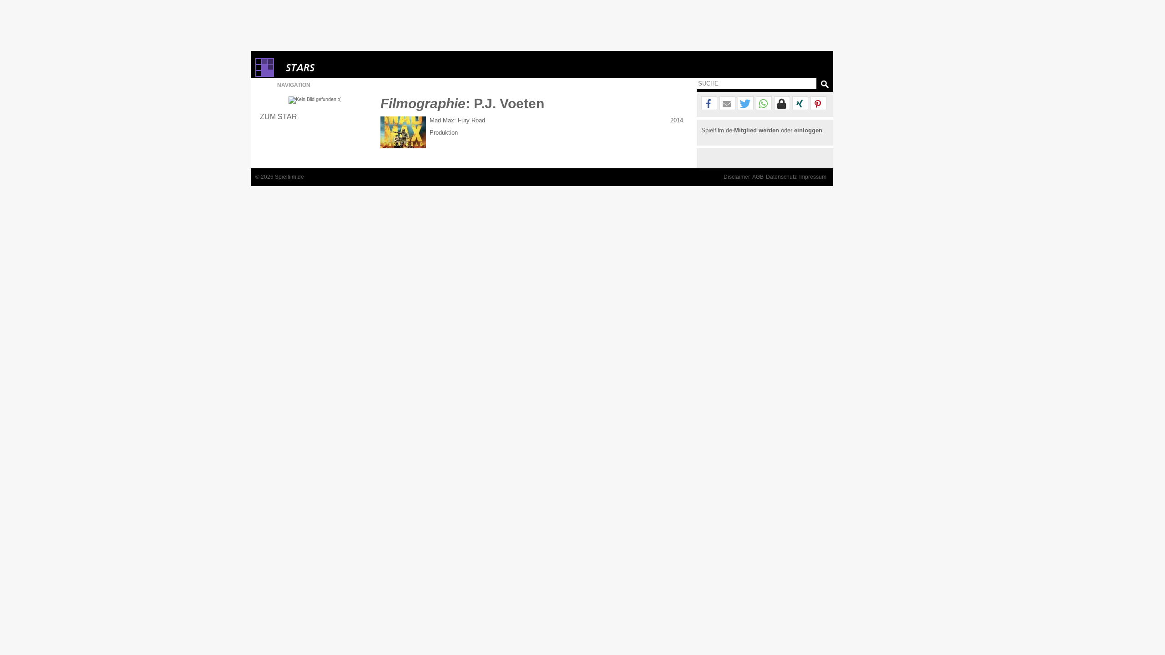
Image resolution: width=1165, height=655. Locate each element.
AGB (758, 177)
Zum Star (278, 116)
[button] (709, 104)
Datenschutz (781, 177)
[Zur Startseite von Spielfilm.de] (264, 74)
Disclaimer (737, 177)
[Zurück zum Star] (315, 100)
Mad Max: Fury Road (457, 120)
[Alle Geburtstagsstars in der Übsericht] (332, 67)
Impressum (812, 177)
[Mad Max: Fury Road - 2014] (403, 132)
